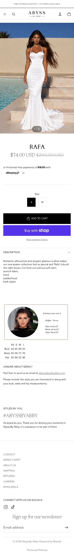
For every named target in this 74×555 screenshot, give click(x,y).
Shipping (9, 470)
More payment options (37, 239)
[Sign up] (66, 527)
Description (11, 252)
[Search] (13, 14)
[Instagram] (5, 507)
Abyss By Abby (30, 541)
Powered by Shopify (50, 541)
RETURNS (9, 476)
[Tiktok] (12, 507)
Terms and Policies (37, 550)
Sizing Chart (11, 459)
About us (9, 465)
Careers (8, 481)
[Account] (60, 14)
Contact (9, 454)
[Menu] (4, 14)
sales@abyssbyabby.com (52, 373)
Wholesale (10, 487)
